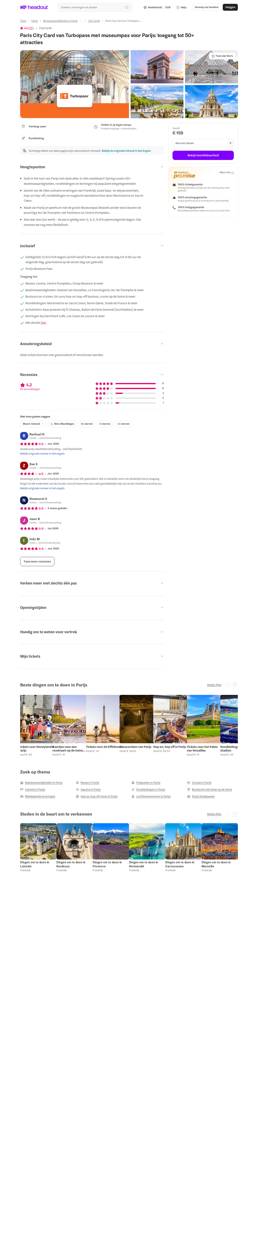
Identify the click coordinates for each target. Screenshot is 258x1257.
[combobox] (95, 7)
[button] (74, 84)
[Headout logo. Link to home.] (34, 7)
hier (43, 322)
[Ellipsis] (83, 22)
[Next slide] (235, 685)
